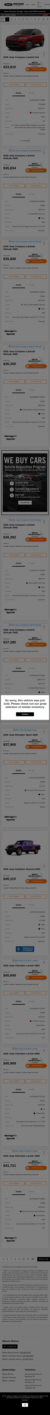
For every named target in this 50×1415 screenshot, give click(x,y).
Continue (25, 714)
